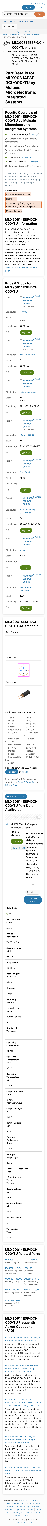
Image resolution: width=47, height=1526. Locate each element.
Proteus (29, 751)
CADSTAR (30, 726)
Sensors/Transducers (11, 34)
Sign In (42, 7)
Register (28, 7)
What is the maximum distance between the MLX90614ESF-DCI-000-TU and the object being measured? (23, 1402)
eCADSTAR (31, 748)
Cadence (12, 726)
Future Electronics (28, 392)
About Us (37, 1500)
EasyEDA (30, 744)
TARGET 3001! (32, 757)
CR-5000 (30, 729)
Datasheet (20, 847)
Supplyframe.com (23, 1522)
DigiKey (23, 311)
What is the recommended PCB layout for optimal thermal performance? (23, 1339)
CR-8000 (12, 732)
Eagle (28, 717)
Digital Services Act (23, 1509)
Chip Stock (25, 472)
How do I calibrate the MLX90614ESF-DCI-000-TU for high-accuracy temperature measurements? (23, 1368)
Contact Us (24, 1500)
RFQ (26, 490)
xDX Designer (14, 744)
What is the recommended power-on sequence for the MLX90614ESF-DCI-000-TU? (23, 1470)
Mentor (11, 751)
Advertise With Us (23, 1515)
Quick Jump (22, 31)
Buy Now (26, 332)
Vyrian (23, 550)
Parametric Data (17, 796)
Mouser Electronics (29, 354)
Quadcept (30, 754)
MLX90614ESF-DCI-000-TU (28, 300)
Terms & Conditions (27, 782)
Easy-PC (12, 748)
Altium (11, 717)
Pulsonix (12, 754)
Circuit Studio (14, 729)
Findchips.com (4, 6)
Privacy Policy (12, 785)
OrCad (11, 720)
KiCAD (11, 723)
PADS (28, 720)
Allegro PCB (31, 723)
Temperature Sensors (31, 34)
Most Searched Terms (17, 1503)
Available (26, 157)
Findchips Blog (38, 3)
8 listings (34, 134)
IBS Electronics (27, 435)
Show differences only (24, 817)
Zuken (11, 763)
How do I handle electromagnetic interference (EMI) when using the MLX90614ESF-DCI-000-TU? (21, 1439)
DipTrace (30, 738)
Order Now (27, 372)
